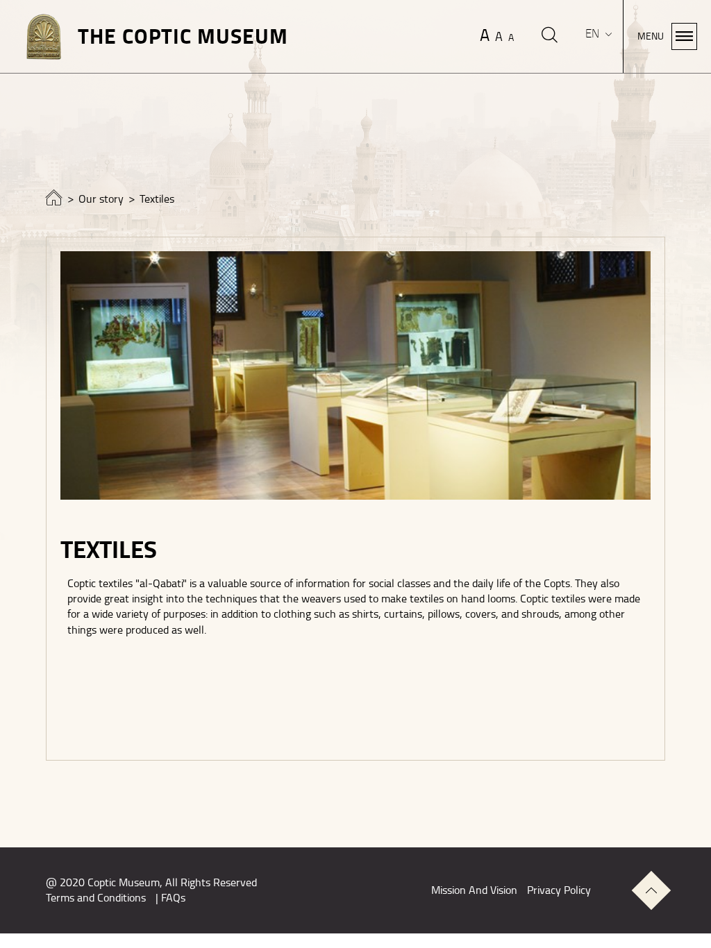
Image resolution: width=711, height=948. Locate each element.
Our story (101, 199)
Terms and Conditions (96, 898)
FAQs (173, 898)
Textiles (157, 199)
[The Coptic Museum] (54, 201)
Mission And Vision (474, 890)
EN (593, 34)
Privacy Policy (559, 890)
